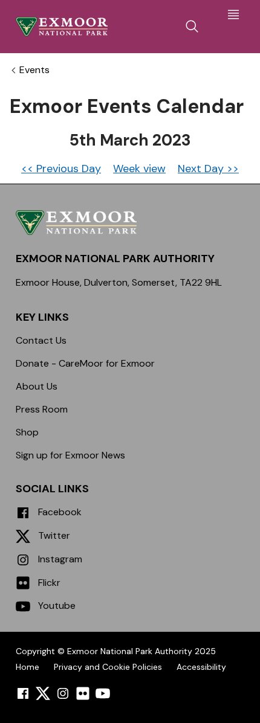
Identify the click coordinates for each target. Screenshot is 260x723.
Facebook (59, 512)
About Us (36, 386)
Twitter (53, 535)
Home (27, 666)
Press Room (42, 409)
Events (34, 70)
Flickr (48, 582)
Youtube (56, 605)
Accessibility (201, 666)
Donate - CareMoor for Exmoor (85, 363)
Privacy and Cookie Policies (108, 666)
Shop (27, 432)
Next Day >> (208, 168)
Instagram (59, 559)
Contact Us (41, 340)
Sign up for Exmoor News (70, 455)
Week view (139, 168)
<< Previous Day (61, 168)
